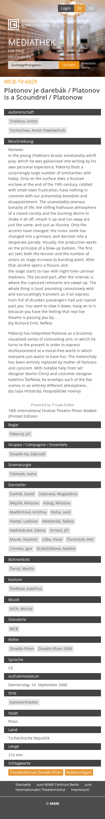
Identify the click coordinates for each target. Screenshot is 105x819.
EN (91, 8)
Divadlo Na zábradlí (28, 453)
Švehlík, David (22, 493)
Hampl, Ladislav (24, 521)
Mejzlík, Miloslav (24, 502)
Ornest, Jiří (59, 530)
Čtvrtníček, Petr (80, 539)
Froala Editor (63, 405)
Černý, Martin (22, 568)
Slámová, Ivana (23, 473)
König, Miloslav (56, 502)
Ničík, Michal (21, 608)
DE (79, 8)
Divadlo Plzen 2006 (55, 648)
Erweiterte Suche (89, 65)
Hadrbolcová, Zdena (28, 530)
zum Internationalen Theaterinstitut (54, 787)
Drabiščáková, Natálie (56, 548)
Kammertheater (24, 702)
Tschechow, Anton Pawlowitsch (37, 130)
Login (66, 8)
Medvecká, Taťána (58, 521)
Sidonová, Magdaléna (58, 493)
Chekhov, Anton (24, 121)
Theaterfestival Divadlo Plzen (36, 772)
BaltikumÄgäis (79, 772)
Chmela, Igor (21, 548)
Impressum (80, 789)
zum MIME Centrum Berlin (58, 784)
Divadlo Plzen (22, 648)
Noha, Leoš (61, 512)
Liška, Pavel (52, 539)
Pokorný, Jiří (20, 433)
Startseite (23, 784)
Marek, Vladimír (24, 539)
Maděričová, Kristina (28, 512)
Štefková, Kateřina (26, 588)
